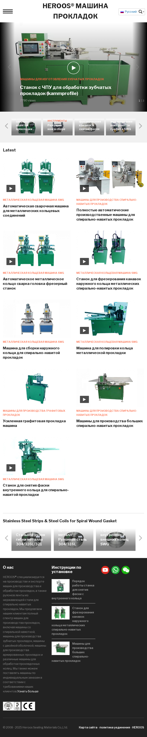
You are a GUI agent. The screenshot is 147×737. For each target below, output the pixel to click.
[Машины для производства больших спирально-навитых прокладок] (110, 387)
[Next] (137, 67)
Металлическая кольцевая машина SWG (33, 199)
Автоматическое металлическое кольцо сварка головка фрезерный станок (35, 283)
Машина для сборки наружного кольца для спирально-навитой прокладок (31, 353)
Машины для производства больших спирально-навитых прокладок (72, 652)
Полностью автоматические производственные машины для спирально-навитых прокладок (105, 214)
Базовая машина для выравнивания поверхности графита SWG (121, 121)
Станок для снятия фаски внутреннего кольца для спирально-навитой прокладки (36, 490)
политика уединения (114, 727)
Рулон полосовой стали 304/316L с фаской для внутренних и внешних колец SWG (115, 530)
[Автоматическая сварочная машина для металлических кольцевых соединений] (37, 176)
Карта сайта (88, 727)
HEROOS (138, 727)
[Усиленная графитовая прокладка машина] (37, 387)
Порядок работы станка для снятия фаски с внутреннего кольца (73, 589)
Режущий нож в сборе (56, 127)
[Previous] (10, 67)
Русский (130, 11)
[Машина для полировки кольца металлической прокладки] (110, 318)
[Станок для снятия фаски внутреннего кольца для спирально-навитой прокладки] (37, 455)
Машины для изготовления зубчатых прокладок (62, 79)
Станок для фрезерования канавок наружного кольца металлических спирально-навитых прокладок (108, 283)
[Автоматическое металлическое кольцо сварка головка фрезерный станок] (37, 249)
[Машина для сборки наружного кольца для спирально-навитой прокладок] (37, 318)
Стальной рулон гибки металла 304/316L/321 (30, 539)
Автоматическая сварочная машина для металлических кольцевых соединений (36, 211)
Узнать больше (28, 691)
